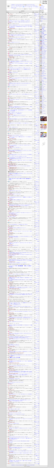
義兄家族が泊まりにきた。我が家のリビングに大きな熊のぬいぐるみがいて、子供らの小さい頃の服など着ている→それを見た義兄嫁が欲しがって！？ (20, 173)
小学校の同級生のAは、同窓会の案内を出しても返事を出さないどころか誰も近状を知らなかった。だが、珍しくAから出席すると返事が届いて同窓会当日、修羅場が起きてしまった (20, 337)
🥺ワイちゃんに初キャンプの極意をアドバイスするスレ (15, 270)
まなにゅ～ (38, 107)
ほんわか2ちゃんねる (43, 86)
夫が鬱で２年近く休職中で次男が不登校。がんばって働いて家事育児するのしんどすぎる (19, 264)
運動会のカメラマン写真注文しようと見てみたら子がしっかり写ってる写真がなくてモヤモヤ (20, 306)
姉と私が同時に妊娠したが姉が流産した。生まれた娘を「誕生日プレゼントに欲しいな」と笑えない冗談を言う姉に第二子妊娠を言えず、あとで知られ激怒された (20, 380)
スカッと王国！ (37, 35)
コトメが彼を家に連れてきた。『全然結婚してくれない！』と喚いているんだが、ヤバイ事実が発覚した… (20, 125)
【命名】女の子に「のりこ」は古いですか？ (14, 323)
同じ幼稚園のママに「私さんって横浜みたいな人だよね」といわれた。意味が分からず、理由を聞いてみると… (20, 388)
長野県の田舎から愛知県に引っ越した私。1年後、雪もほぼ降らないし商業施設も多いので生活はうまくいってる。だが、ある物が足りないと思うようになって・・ (20, 369)
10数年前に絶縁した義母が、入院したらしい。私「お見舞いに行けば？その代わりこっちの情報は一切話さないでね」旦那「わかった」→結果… (20, 457)
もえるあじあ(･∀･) (43, 67)
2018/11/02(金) (10, 442)
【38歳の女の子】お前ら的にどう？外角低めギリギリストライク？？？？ (17, 227)
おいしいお (42, 18)
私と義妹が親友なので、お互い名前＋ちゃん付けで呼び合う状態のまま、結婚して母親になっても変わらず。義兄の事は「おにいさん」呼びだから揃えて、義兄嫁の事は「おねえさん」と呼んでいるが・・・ (20, 295)
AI (41, 20)
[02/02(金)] (19, 4)
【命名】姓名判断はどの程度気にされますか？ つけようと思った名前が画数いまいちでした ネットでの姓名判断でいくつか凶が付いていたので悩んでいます (20, 31)
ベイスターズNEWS (43, 97)
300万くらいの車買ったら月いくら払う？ (14, 245)
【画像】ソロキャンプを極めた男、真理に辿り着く (15, 133)
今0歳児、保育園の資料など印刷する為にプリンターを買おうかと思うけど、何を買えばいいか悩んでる (20, 339)
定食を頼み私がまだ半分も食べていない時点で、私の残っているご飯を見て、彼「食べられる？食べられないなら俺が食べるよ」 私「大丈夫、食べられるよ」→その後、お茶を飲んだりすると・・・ (20, 317)
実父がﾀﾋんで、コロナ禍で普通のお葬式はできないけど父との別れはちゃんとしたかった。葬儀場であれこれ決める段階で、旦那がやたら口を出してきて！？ (20, 107)
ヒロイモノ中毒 (37, 179)
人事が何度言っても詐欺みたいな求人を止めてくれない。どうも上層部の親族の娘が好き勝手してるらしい (20, 425)
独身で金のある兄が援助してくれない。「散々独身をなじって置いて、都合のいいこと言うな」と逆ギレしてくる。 (20, 421)
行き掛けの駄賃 (37, 71)
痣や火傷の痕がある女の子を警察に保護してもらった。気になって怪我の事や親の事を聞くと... (20, 361)
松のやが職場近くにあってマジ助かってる (14, 344)
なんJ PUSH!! (43, 72)
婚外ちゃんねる (37, 98)
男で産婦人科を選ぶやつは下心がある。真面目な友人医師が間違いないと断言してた (19, 43)
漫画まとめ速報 (43, 68)
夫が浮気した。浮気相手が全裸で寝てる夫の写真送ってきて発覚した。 (17, 299)
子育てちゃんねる (37, 25)
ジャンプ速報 (43, 108)
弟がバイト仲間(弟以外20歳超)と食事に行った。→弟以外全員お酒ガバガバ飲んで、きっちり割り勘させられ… (20, 82)
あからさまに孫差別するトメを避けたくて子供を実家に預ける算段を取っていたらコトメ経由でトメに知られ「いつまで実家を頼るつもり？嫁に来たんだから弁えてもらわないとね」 (20, 218)
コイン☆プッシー (42, 136)
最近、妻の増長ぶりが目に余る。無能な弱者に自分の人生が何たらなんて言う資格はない (19, 108)
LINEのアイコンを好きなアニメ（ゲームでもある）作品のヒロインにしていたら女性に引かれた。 (20, 220)
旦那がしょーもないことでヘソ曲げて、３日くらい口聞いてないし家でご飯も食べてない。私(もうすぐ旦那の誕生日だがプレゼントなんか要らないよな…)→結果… (20, 192)
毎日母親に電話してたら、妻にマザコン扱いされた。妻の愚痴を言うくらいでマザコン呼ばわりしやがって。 (20, 433)
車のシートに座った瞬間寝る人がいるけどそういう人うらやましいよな (17, 115)
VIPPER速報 (43, 36)
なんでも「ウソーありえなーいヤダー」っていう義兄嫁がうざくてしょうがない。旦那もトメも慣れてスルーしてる (20, 303)
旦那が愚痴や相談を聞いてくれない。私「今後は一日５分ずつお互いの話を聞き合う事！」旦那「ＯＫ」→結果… (20, 74)
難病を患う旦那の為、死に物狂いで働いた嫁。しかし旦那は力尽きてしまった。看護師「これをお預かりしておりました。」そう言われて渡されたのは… (20, 275)
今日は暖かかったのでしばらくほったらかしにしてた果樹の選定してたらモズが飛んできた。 (20, 20)
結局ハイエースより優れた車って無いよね (14, 423)
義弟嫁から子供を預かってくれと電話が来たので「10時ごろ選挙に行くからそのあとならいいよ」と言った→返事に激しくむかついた (20, 213)
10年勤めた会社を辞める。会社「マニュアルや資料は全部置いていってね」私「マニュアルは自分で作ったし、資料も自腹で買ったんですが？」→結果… (20, 141)
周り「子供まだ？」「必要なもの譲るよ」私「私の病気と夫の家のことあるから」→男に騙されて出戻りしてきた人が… (20, 207)
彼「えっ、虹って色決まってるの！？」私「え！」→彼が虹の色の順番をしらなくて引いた (19, 249)
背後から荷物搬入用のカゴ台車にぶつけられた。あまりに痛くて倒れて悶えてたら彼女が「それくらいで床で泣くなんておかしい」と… (20, 430)
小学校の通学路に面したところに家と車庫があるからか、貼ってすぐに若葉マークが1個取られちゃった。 (20, 463)
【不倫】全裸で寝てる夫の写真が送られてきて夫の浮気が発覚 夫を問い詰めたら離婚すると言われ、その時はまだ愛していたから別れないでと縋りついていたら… (20, 297)
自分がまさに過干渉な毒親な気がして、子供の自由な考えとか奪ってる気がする (18, 224)
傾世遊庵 (41, 122)
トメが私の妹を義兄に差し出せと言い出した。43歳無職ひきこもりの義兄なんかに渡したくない (20, 197)
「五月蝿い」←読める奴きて (12, 216)
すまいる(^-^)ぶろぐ (37, 218)
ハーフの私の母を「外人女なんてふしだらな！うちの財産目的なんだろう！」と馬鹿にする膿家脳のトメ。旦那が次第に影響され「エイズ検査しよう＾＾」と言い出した (20, 90)
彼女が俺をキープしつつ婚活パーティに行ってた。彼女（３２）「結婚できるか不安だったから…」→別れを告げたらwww (20, 444)
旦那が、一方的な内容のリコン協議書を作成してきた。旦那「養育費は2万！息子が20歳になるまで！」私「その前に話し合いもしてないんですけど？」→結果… (20, 396)
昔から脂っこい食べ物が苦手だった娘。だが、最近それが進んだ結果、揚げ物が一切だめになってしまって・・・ (20, 310)
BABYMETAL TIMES (43, 107)
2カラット (38, 170)
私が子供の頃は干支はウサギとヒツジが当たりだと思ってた (16, 353)
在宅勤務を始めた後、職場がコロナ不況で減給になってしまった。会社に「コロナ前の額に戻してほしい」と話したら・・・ (20, 98)
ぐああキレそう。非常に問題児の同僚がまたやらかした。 (15, 152)
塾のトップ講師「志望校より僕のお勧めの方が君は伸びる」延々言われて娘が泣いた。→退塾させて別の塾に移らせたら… (20, 169)
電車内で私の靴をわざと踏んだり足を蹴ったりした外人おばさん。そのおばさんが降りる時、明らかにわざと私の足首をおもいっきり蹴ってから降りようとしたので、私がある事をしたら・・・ (20, 205)
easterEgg (38, 215)
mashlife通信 (43, 40)
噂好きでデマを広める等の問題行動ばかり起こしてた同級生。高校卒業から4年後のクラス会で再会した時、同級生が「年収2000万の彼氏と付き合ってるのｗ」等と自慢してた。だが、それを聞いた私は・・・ (20, 372)
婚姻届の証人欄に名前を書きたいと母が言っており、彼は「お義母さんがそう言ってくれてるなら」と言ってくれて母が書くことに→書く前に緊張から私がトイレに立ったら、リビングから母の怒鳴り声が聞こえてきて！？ (20, 260)
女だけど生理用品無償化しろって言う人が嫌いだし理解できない (16, 417)
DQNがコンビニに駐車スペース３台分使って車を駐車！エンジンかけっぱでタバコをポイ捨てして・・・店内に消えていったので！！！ (20, 209)
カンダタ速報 (43, 65)
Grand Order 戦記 (42, 129)
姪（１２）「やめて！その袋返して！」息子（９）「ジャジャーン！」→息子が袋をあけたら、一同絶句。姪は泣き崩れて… (20, 185)
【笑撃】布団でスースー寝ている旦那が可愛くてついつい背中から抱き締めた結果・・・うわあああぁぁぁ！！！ (20, 105)
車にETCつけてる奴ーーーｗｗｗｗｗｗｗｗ (14, 345)
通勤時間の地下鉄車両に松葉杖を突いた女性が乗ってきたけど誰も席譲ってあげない (19, 268)
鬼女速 (38, 177)
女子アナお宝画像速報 (44, 34)
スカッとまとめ (37, 60)
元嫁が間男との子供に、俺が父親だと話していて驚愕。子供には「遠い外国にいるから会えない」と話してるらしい (20, 461)
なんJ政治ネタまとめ (43, 71)
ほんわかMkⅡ (37, 112)
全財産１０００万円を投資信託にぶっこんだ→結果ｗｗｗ (15, 139)
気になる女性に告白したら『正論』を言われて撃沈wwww (15, 392)
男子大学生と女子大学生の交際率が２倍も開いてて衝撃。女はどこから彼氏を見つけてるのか (20, 398)
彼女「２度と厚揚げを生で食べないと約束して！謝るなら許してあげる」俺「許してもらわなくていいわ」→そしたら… (20, 405)
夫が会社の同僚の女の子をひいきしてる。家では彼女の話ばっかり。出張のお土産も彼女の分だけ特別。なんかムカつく (20, 343)
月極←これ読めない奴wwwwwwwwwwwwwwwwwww (15, 175)
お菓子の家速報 (37, 40)
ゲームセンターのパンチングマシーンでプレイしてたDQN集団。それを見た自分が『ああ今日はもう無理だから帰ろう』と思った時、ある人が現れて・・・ (20, 55)
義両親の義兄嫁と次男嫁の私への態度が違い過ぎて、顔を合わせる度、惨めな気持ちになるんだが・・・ (20, 83)
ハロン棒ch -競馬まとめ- (44, 84)
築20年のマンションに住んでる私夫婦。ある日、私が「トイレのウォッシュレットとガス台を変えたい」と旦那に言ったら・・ (20, 229)
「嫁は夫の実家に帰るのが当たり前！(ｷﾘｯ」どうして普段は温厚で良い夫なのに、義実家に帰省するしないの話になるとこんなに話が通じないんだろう (20, 183)
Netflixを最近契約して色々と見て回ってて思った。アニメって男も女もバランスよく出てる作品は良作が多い (20, 419)
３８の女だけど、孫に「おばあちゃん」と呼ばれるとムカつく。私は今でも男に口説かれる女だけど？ (20, 347)
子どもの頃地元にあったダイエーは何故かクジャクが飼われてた (16, 195)
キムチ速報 (43, 29)
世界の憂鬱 (43, 33)
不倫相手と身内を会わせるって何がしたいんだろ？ (15, 190)
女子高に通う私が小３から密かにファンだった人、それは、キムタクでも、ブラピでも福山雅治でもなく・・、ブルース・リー (20, 154)
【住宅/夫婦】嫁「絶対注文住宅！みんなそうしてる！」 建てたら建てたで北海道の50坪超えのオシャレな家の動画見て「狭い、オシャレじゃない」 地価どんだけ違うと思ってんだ (20, 15)
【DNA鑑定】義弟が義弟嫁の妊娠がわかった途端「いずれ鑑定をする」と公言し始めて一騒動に (20, 247)
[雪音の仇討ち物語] (43, 118)
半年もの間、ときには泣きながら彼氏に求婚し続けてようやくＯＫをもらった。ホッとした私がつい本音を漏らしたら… (20, 49)
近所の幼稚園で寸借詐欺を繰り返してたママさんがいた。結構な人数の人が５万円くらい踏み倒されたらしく (20, 438)
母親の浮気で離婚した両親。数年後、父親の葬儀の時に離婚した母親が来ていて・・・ (19, 164)
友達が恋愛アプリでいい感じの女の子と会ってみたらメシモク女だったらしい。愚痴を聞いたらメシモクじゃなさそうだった (20, 291)
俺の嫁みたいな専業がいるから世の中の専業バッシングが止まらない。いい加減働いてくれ (20, 325)
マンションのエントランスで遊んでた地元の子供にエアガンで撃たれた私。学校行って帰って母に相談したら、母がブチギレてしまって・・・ (20, 78)
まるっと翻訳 (43, 87)
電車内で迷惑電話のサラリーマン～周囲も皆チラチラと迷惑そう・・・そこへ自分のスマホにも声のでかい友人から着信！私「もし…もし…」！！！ (20, 172)
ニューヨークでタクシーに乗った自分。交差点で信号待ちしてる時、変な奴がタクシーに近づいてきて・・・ (20, 311)
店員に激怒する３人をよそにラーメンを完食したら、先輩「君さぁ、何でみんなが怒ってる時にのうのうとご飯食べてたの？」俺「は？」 (20, 162)
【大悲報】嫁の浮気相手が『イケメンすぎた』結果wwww (15, 233)
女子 (41, 21)
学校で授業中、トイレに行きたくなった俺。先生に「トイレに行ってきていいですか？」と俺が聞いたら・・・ (20, 231)
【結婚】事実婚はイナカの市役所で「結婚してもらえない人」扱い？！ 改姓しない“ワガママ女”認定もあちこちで (20, 51)
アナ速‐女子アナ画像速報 (44, 39)
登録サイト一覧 (42, 7)
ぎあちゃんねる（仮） (43, 104)
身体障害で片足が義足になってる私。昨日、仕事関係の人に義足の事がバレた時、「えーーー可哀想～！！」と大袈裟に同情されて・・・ (20, 349)
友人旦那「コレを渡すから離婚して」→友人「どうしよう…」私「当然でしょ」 (18, 449)
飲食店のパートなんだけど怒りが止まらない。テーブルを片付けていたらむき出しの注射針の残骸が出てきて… (20, 122)
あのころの (42, 88)
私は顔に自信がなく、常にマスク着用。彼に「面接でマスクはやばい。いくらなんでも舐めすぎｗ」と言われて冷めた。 (20, 328)
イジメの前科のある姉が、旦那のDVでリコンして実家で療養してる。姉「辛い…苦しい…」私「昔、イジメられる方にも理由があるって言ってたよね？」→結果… (20, 341)
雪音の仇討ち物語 (42, 121)
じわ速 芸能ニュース (44, 31)
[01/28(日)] (33, 4)
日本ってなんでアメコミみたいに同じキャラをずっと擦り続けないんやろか (20, 179)
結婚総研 (38, 142)
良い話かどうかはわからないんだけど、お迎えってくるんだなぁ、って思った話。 (18, 436)
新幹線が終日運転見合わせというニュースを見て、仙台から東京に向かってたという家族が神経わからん (20, 394)
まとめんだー (43, 103)
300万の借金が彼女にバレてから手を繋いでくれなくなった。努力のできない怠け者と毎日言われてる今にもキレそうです (20, 158)
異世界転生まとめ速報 (44, 73)
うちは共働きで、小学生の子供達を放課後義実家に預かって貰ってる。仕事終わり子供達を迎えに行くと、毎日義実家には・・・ (20, 355)
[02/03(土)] (17, 4)
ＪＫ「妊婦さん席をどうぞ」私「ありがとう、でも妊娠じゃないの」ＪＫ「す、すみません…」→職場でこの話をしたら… (20, 226)
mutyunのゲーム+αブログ (44, 90)
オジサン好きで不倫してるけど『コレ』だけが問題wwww (15, 313)
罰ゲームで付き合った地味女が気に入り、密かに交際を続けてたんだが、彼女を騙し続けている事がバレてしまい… (20, 66)
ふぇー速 (42, 94)
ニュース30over (43, 83)
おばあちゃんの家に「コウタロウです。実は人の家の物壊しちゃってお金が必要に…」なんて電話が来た (20, 63)
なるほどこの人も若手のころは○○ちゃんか (14, 23)
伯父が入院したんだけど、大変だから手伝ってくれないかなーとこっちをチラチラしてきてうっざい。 (20, 45)
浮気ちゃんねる (37, 19)
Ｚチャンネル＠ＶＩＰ (43, 110)
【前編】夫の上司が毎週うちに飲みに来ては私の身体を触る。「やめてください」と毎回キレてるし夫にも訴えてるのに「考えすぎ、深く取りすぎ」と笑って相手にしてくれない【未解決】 (20, 301)
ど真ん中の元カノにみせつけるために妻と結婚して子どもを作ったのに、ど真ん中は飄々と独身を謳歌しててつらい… (20, 201)
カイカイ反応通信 (44, 30)
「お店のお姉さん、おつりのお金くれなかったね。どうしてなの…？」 (17, 387)
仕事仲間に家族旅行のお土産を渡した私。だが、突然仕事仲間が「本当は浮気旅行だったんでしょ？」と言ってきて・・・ (20, 76)
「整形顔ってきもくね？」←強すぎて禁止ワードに (15, 147)
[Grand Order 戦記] (43, 126)
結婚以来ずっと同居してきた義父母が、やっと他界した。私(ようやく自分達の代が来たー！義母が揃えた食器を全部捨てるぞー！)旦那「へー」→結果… (20, 376)
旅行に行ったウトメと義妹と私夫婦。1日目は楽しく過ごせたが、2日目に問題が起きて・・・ (20, 53)
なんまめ (42, 91)
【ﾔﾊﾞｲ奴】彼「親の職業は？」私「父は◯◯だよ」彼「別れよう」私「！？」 (18, 335)
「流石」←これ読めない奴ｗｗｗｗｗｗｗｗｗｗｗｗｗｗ (15, 321)
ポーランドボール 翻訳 (43, 113)
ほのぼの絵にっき (37, 103)
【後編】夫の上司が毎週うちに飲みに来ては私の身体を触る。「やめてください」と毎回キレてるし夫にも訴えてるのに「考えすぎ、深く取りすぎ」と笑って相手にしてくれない (20, 272)
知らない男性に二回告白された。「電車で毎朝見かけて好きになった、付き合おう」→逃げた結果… (20, 258)
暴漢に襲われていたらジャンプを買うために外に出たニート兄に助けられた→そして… (19, 96)
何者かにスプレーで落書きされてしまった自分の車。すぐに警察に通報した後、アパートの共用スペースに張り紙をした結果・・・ (20, 351)
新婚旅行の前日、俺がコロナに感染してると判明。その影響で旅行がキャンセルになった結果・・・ (20, 33)
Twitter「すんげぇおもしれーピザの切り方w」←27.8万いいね (16, 135)
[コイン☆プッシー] (43, 133)
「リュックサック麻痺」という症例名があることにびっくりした (16, 58)
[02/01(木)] (22, 4)
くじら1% (41, 137)
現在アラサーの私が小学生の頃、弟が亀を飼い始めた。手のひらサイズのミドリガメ (19, 365)
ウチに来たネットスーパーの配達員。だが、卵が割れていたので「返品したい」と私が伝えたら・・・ (20, 144)
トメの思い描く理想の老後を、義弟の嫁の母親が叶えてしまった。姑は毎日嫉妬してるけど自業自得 (20, 110)
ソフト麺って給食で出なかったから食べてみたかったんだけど (16, 382)
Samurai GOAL (42, 16)
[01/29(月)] (30, 4)
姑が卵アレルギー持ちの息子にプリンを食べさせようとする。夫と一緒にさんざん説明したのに (20, 243)
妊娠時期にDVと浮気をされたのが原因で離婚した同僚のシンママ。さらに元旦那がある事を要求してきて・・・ (20, 446)
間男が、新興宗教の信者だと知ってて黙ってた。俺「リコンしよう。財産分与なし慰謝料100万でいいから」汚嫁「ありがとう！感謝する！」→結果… (20, 410)
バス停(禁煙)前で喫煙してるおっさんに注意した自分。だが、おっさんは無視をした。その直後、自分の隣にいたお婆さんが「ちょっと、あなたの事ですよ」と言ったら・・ (20, 287)
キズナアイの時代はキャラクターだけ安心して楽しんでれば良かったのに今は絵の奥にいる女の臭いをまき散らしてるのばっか (20, 255)
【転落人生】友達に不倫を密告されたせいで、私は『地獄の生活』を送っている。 (18, 101)
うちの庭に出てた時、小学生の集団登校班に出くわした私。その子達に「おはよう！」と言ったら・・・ (20, 331)
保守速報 (43, 32)
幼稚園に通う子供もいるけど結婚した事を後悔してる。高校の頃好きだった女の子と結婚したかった (20, 278)
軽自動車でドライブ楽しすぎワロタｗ (13, 72)
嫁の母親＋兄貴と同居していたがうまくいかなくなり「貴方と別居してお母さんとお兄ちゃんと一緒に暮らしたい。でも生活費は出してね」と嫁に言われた (20, 128)
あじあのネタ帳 (43, 37)
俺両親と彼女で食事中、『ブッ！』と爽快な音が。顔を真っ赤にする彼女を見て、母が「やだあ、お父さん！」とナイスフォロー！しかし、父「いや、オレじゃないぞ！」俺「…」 (20, 130)
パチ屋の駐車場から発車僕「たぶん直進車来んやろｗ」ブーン (16, 199)
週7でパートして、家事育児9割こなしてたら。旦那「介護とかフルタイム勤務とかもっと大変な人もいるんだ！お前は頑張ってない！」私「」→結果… (20, 240)
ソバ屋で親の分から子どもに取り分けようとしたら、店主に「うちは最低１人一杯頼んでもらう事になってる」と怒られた (20, 281)
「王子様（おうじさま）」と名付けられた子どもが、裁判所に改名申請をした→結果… (19, 13)
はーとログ (38, 22)
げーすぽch (42, 102)
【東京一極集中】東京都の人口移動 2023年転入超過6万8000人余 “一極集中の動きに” (19, 385)
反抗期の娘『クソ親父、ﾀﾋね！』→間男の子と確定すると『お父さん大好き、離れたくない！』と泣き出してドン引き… (20, 319)
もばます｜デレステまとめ (44, 98)
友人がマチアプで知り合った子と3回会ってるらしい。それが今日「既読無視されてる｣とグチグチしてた (20, 94)
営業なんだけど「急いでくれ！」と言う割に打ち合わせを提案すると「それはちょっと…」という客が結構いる (20, 40)
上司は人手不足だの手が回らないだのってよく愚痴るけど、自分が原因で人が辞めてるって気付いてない (20, 453)
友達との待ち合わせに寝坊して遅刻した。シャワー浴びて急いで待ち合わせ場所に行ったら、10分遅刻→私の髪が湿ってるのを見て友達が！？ (20, 236)
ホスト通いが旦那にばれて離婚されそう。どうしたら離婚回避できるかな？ (20, 69)
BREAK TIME (43, 100)
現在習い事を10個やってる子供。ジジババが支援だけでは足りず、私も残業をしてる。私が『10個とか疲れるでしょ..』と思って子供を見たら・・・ (20, 203)
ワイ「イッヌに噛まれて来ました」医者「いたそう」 (15, 292)
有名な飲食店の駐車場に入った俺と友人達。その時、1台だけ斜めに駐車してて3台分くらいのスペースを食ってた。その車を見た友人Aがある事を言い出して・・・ (20, 253)
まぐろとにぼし (37, 156)
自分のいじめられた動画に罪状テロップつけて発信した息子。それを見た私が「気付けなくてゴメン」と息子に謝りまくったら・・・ (20, 145)
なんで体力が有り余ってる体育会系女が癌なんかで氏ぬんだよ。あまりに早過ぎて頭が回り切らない (20, 27)
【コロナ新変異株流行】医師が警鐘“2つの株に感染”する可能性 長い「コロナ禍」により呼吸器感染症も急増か (20, 280)
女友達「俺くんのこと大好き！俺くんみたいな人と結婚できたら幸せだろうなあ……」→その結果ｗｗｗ (20, 17)
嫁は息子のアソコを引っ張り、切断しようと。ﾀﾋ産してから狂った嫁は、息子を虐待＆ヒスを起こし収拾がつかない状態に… (20, 188)
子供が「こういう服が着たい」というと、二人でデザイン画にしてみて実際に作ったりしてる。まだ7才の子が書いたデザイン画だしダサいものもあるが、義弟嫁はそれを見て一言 (20, 374)
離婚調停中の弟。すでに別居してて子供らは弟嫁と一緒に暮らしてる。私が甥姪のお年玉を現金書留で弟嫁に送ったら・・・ (20, 251)
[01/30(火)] (27, 4)
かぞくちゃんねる (37, 27)
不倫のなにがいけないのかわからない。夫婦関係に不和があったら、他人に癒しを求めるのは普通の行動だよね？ (20, 29)
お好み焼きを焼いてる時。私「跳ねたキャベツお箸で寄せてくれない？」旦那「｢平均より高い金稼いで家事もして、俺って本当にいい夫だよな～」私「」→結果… (20, 283)
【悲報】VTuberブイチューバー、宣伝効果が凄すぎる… (15, 113)
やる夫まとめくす (43, 38)
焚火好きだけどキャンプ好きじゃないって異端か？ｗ (15, 222)
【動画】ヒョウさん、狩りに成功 (14, 357)
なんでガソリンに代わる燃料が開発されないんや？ (15, 304)
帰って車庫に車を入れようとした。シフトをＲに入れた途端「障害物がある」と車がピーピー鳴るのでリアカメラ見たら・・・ (20, 451)
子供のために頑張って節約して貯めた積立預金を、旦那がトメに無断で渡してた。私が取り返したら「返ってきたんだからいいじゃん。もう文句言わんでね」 (20, 47)
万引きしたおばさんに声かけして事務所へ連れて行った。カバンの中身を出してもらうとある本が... (20, 137)
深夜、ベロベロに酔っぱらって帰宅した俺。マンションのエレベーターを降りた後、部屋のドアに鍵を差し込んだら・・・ (20, 100)
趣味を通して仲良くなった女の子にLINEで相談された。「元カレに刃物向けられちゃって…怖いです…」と (20, 123)
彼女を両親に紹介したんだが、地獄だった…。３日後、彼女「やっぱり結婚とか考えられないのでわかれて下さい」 (20, 308)
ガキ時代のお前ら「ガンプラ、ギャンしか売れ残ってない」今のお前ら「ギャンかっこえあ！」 (20, 67)
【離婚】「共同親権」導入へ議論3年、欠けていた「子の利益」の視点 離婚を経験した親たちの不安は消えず (20, 92)
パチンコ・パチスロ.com (44, 66)
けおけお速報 (43, 96)
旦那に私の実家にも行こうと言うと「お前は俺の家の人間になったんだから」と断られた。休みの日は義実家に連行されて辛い (20, 400)
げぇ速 (42, 112)
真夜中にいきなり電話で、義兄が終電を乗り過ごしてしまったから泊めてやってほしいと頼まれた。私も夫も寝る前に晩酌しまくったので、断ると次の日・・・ (20, 150)
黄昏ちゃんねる (43, 106)
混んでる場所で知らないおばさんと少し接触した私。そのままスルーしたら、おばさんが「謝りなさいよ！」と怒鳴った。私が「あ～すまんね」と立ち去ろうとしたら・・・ (20, 35)
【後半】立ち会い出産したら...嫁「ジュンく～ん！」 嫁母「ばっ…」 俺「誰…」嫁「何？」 (19, 19)
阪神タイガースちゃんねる (44, 105)
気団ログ (38, 130)
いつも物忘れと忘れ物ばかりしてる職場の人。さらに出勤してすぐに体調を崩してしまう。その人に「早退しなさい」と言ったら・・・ (20, 286)
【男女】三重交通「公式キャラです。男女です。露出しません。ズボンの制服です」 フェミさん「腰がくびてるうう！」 (20, 435)
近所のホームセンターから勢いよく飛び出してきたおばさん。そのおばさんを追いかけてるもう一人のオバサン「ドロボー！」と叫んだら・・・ (20, 333)
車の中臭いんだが (11, 383)
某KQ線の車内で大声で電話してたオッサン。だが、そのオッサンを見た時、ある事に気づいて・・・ (19, 166)
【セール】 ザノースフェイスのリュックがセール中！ (15, 412)
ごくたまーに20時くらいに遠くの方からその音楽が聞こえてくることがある (17, 156)
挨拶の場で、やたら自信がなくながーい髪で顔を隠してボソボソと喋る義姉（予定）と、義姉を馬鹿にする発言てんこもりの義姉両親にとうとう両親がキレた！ (20, 315)
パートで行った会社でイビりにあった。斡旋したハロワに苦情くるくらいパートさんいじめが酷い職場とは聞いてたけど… (20, 403)
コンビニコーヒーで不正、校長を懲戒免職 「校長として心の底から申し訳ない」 (20, 266)
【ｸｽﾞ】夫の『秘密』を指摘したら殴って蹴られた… (15, 289)
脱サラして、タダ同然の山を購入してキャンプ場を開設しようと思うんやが (17, 181)
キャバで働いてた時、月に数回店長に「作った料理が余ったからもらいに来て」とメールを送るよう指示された (20, 428)
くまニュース (43, 74)
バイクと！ (42, 93)
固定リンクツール (42, 8)
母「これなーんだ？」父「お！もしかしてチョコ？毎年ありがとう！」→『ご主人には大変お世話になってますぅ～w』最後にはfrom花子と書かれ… (20, 391)
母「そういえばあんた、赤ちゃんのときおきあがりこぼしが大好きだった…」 (18, 103)
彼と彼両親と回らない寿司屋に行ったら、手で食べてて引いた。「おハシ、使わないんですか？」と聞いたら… (20, 367)
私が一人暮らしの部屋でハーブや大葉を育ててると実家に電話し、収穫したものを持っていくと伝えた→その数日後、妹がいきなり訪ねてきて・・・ (20, 61)
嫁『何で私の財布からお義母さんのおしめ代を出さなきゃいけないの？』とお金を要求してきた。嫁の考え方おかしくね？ (20, 455)
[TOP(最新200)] (13, 4)
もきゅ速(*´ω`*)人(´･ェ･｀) (44, 111)
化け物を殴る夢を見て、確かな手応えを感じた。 (14, 378)
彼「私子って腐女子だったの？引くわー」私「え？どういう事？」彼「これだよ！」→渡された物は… (20, 117)
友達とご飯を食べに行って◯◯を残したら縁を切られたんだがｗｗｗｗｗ (17, 38)
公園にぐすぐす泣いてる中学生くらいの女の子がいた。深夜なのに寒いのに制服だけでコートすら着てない (20, 459)
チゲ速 (42, 92)
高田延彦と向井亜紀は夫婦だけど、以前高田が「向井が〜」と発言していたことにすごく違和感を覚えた (20, 160)
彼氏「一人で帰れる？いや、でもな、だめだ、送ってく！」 (16, 112)
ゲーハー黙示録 (43, 70)
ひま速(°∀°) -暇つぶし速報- (44, 101)
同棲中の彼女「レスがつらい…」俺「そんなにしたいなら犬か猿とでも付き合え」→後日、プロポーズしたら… (20, 415)
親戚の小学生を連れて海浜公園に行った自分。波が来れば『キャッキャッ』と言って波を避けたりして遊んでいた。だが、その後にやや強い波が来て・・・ (20, 447)
